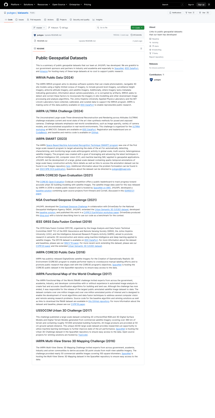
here (68, 166)
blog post (44, 215)
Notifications (176, 13)
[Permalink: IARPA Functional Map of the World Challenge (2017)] (34, 274)
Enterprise (75, 4)
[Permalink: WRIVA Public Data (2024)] (34, 77)
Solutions (28, 4)
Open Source (58, 4)
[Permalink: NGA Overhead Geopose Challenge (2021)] (34, 200)
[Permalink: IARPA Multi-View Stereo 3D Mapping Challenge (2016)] (34, 341)
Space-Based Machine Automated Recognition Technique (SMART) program (82, 145)
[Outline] (141, 48)
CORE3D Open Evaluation (52, 181)
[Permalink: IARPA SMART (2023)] (34, 138)
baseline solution (44, 190)
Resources (43, 4)
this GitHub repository (98, 301)
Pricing (87, 4)
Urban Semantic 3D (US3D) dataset (112, 209)
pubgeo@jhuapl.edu (121, 169)
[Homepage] (6, 4)
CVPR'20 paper (43, 246)
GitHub (94, 132)
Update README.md (53, 35)
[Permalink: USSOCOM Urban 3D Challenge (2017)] (34, 310)
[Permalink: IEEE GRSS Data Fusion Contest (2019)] (34, 221)
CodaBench (41, 132)
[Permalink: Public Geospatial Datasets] (34, 58)
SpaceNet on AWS (102, 187)
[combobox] (114, 27)
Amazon (44, 71)
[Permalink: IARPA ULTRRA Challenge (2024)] (34, 111)
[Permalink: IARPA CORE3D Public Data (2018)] (34, 252)
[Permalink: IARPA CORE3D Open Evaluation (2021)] (34, 175)
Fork (191, 13)
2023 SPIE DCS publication (52, 169)
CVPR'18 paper (78, 304)
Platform (15, 4)
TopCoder (83, 335)
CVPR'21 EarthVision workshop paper (101, 212)
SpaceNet (119, 68)
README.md (42, 41)
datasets (23, 12)
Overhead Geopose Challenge (73, 206)
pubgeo (11, 12)
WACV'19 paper (71, 243)
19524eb (116, 35)
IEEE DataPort (131, 68)
